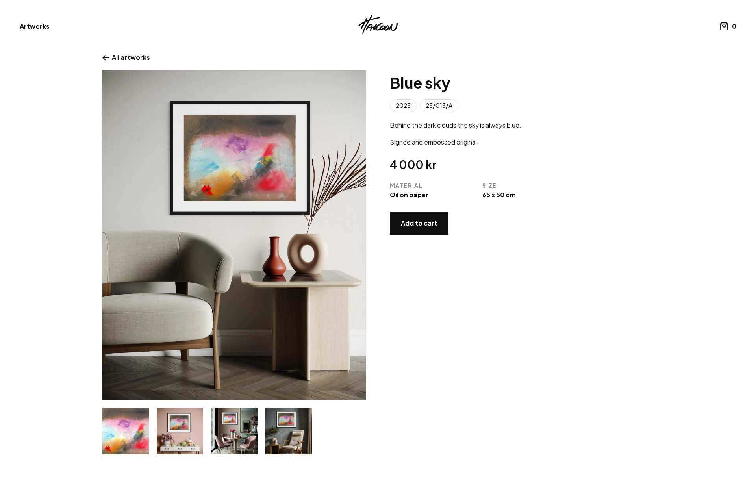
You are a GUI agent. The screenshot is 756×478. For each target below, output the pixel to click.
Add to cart (419, 223)
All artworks (131, 57)
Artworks (35, 26)
